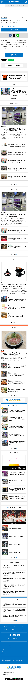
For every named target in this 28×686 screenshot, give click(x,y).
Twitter (12, 638)
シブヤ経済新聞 (14, 2)
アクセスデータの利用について (8, 647)
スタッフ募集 (4, 653)
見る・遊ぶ (12, 5)
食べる (7, 5)
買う (17, 5)
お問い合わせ (4, 649)
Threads (19, 638)
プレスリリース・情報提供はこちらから (10, 645)
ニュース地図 (4, 17)
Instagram (15, 638)
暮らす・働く (21, 5)
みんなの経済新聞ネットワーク (14, 667)
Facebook (8, 638)
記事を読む (14, 55)
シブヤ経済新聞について (7, 644)
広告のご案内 (4, 651)
